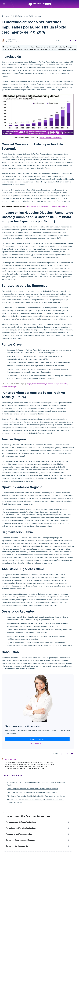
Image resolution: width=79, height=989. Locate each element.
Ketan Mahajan (11, 39)
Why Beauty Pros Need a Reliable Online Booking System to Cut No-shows (36, 796)
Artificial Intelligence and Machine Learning (26, 16)
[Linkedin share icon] (70, 40)
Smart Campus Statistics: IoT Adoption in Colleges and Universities (32, 789)
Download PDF (37, 744)
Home (7, 16)
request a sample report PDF (51, 138)
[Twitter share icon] (75, 40)
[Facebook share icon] (65, 40)
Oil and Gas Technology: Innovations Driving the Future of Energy (32, 792)
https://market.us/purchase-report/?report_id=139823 (46, 206)
